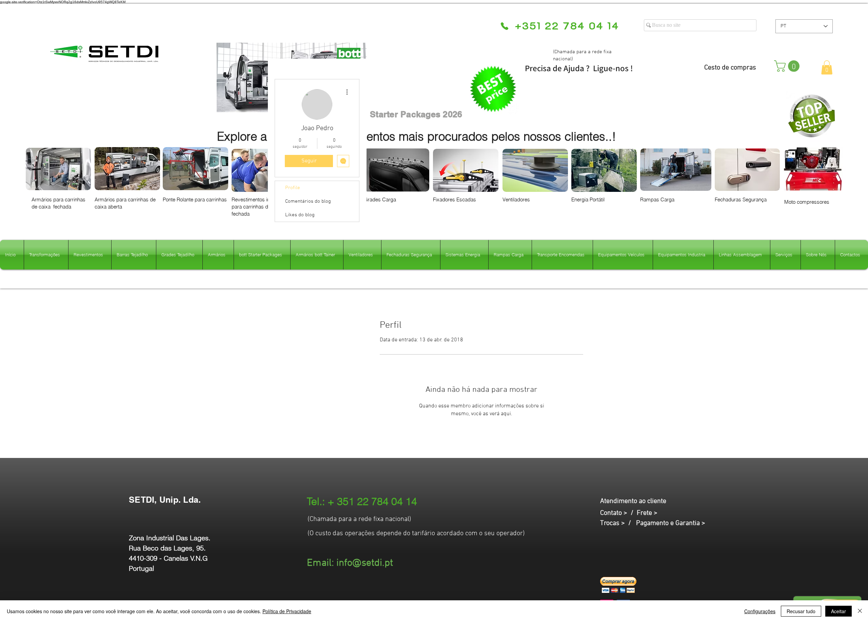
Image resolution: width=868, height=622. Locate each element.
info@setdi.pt (364, 563)
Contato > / (618, 513)
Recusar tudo (801, 611)
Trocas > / (618, 523)
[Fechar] (860, 611)
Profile (292, 188)
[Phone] (504, 26)
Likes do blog (300, 215)
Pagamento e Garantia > (670, 523)
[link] (788, 66)
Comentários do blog (308, 201)
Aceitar (838, 611)
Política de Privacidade (286, 611)
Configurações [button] (759, 611)
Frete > (647, 513)
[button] (827, 67)
